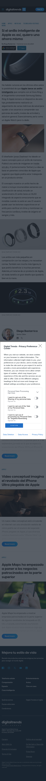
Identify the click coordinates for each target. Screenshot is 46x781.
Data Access (23, 434)
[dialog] (23, 390)
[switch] (36, 398)
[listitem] (23, 392)
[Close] (41, 346)
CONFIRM (14, 425)
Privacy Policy (37, 434)
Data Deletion (8, 434)
